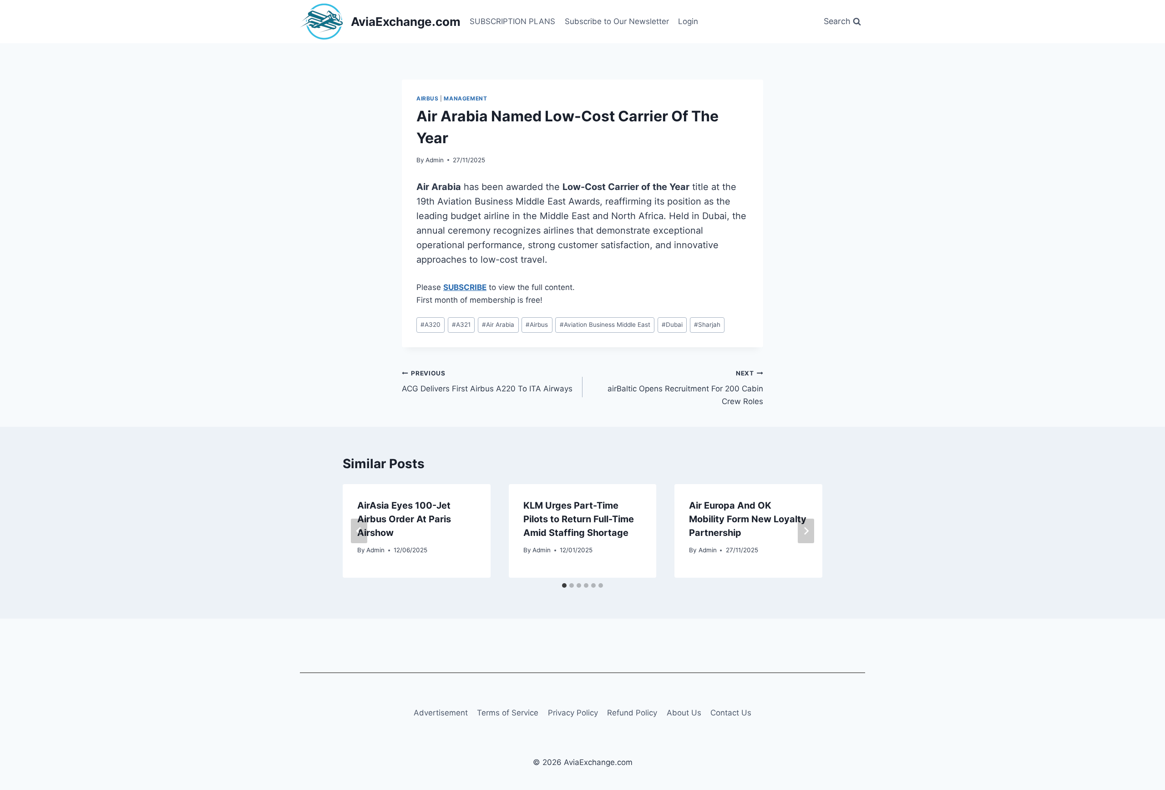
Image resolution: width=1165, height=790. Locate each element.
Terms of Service (507, 712)
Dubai (672, 324)
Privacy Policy (573, 712)
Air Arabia (498, 324)
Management (465, 98)
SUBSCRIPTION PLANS (512, 21)
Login (688, 21)
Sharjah (707, 324)
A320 (430, 324)
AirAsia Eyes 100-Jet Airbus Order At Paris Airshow (404, 519)
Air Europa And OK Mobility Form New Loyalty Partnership (747, 519)
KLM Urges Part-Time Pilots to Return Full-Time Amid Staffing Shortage (578, 519)
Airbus (427, 98)
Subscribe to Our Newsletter (617, 21)
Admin (434, 160)
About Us (684, 712)
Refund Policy (632, 712)
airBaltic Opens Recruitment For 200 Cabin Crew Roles (685, 388)
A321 (461, 324)
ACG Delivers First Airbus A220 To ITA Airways (487, 382)
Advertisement (441, 712)
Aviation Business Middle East (605, 324)
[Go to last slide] (359, 531)
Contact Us (730, 712)
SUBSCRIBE (464, 287)
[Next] (806, 531)
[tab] (564, 585)
